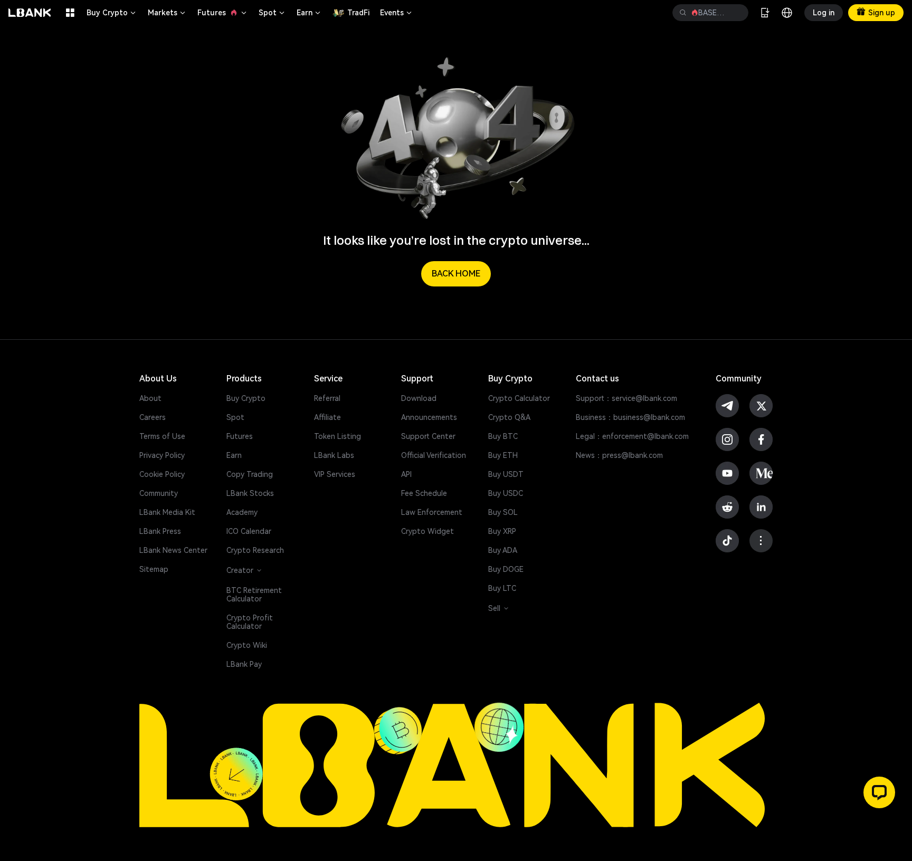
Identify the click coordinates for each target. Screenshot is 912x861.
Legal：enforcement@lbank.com (632, 436)
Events (396, 12)
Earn (309, 12)
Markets (167, 12)
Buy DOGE (506, 569)
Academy (242, 512)
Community (158, 493)
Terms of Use (162, 436)
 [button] (736, 12)
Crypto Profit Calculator (249, 622)
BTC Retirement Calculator (254, 594)
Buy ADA (502, 550)
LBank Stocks (250, 493)
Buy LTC (502, 588)
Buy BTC (503, 436)
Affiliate (327, 417)
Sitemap (153, 569)
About (150, 398)
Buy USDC (505, 493)
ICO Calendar (248, 531)
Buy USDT (506, 474)
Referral (327, 398)
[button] (879, 792)
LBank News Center (173, 550)
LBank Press (160, 531)
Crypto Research (255, 550)
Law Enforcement (431, 512)
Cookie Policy (162, 474)
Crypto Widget (427, 531)
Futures (222, 12)
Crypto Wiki (246, 645)
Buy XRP (502, 531)
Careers (152, 417)
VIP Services (334, 474)
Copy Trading (249, 474)
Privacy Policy (162, 455)
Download (418, 398)
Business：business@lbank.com (630, 417)
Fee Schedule (424, 493)
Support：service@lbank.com (626, 398)
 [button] (683, 12)
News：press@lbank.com (619, 455)
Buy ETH (503, 455)
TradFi (358, 12)
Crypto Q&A (509, 417)
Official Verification (433, 455)
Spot (272, 12)
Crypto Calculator (519, 398)
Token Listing (337, 436)
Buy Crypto (112, 12)
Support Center (428, 436)
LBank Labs (334, 455)
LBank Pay (244, 664)
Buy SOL (503, 512)
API (406, 474)
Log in (823, 12)
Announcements (429, 417)
